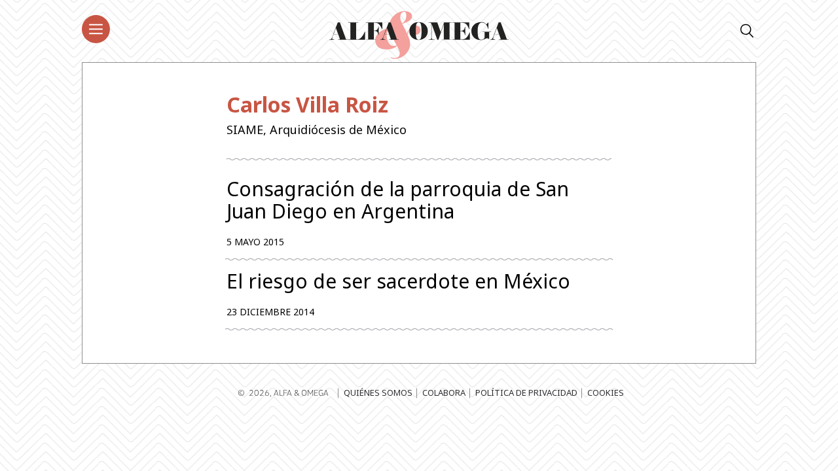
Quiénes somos (378, 392)
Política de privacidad (526, 392)
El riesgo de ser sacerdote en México (398, 281)
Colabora (443, 392)
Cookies (605, 392)
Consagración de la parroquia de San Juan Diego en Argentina (398, 200)
